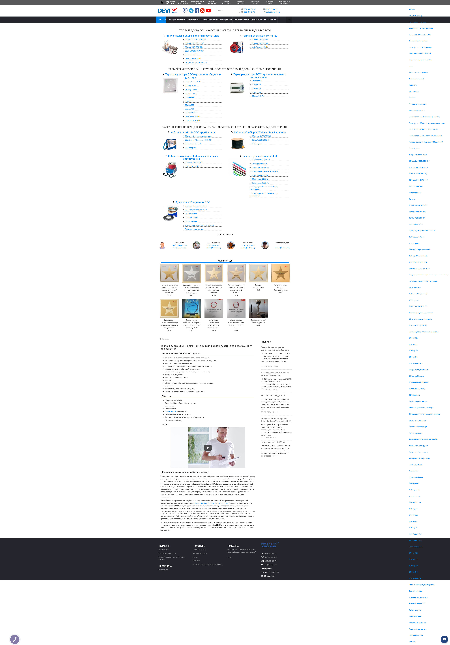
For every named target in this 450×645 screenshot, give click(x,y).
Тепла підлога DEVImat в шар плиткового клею (427, 123)
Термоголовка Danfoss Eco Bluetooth (199, 225)
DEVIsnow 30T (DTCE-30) (261, 136)
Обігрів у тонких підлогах (418, 41)
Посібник (412, 98)
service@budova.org (282, 248)
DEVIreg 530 (413, 515)
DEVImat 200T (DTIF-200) (418, 167)
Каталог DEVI (414, 91)
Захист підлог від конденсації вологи (423, 439)
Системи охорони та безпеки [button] (284, 2)
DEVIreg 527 (413, 521)
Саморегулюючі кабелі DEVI (260, 155)
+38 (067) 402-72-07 (179, 245)
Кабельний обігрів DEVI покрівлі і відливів (260, 132)
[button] (162, 2)
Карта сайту (163, 570)
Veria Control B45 (415, 540)
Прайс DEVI (413, 85)
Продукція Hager (415, 616)
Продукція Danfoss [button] (240, 2)
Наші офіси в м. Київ (272, 12)
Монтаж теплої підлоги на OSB (420, 60)
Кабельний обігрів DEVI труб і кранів (193, 132)
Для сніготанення (415, 547)
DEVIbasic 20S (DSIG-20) (418, 325)
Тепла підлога (414, 148)
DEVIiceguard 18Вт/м (259, 164)
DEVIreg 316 (413, 357)
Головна (412, 9)
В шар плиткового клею (418, 155)
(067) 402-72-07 (249, 9)
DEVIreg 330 (413, 351)
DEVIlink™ (197, 503)
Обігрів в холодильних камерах (421, 313)
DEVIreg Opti (413, 509)
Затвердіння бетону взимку (419, 458)
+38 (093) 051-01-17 (248, 245)
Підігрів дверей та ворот (418, 401)
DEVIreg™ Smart (223, 503)
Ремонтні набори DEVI (417, 604)
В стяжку (412, 199)
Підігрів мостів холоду (417, 420)
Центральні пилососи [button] (212, 2)
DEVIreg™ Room (415, 502)
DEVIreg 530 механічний (418, 256)
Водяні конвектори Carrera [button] (197, 2)
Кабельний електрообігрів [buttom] (183, 2)
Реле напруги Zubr (416, 635)
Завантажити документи (418, 72)
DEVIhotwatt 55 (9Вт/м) (261, 160)
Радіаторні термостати (417, 629)
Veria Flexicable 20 (416, 224)
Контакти (412, 642)
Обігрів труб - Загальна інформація (198, 136)
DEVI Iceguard (414, 300)
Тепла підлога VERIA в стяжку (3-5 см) (423, 129)
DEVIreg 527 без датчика (418, 262)
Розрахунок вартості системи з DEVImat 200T (426, 142)
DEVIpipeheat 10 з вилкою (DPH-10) (198, 140)
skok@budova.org (179, 248)
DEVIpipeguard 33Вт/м (260, 183)
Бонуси (195, 557)
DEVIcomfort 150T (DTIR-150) (419, 161)
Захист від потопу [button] (225, 2)
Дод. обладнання (415, 591)
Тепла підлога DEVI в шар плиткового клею (193, 35)
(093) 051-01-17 (249, 12)
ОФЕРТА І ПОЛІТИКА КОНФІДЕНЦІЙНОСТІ (208, 564)
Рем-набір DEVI (191, 214)
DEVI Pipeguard (414, 395)
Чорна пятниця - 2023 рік (273, 442)
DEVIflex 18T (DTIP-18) (417, 212)
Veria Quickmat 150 (416, 186)
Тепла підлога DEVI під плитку (420, 47)
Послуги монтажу (415, 16)
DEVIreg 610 (413, 344)
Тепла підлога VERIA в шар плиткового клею (426, 136)
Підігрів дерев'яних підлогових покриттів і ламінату (428, 275)
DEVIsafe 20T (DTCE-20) (418, 205)
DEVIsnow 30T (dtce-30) (418, 294)
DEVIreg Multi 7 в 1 (415, 363)
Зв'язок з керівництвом (167, 553)
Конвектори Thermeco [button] (270, 2)
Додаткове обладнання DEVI (193, 202)
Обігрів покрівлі (415, 287)
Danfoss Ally (413, 471)
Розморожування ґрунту (418, 446)
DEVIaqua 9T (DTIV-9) (417, 389)
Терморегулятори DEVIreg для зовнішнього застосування (259, 75)
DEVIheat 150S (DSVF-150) (418, 180)
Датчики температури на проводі (422, 585)
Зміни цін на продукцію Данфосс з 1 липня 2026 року (275, 348)
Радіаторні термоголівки (194, 229)
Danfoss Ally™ (190, 78)
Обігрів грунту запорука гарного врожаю (424, 414)
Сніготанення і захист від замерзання (423, 281)
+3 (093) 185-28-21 (214, 245)
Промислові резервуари (418, 427)
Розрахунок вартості (417, 110)
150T (196, 39)
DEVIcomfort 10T (415, 193)
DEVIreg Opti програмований (420, 249)
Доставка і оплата (200, 553)
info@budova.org (271, 9)
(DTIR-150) (202, 39)
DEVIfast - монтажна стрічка (196, 206)
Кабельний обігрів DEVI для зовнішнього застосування (193, 157)
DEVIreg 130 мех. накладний (419, 268)
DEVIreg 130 (413, 528)
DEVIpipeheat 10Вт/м (260, 175)
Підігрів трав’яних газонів (418, 452)
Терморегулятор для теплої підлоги (422, 231)
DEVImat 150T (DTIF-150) (418, 174)
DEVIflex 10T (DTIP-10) (417, 218)
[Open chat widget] (444, 639)
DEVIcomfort (189, 39)
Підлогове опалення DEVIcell (420, 53)
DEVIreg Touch (414, 243)
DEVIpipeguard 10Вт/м (260, 179)
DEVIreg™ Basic (415, 496)
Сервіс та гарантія (199, 549)
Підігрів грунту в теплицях (419, 370)
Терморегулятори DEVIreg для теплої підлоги (193, 74)
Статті (411, 66)
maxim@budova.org (213, 248)
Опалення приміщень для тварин (421, 408)
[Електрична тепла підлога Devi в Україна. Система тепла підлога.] (168, 10)
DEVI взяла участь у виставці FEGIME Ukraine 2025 (275, 373)
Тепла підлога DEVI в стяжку (259, 35)
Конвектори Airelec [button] (255, 2)
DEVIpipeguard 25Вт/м (260, 167)
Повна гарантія (170, 411)
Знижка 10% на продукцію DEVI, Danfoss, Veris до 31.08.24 (276, 419)
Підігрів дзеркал (415, 610)
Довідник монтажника (417, 104)
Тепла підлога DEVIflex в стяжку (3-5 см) (424, 117)
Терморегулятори (415, 464)
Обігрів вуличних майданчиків (420, 319)
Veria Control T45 (415, 534)
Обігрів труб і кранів (416, 376)
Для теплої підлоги (416, 477)
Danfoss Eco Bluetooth (417, 623)
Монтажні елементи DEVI (418, 597)
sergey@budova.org (248, 248)
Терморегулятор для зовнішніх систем (423, 332)
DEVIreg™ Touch (207, 503)
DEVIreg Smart (414, 490)
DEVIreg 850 (413, 338)
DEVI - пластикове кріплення (196, 210)
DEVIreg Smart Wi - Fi (416, 237)
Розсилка (196, 561)
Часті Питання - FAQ (416, 79)
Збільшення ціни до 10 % (273, 395)
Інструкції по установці (417, 22)
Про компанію (163, 549)
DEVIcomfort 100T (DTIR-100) (196, 62)
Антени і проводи (415, 433)
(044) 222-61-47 (270, 553)
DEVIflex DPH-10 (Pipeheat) (419, 382)
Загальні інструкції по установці (421, 28)
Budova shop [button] (172, 2)
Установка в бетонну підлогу (420, 34)
